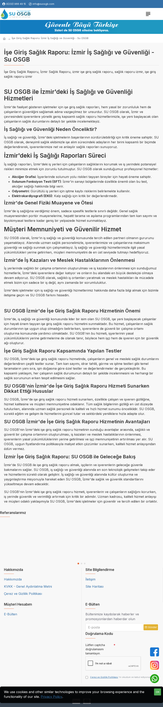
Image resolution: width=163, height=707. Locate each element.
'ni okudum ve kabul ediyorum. (120, 677)
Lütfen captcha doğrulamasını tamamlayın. (95, 649)
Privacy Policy (51, 697)
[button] (78, 563)
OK (157, 691)
